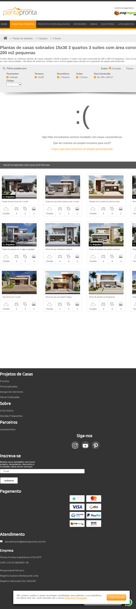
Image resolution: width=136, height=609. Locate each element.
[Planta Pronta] (18, 14)
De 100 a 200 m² (105, 77)
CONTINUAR (117, 597)
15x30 (40, 77)
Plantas (130, 68)
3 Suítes (83, 77)
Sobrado (13, 77)
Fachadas (116, 68)
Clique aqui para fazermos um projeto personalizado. (82, 149)
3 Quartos (65, 77)
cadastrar (9, 480)
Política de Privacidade (76, 598)
